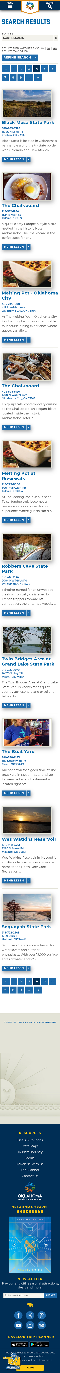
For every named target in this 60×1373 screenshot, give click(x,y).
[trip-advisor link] (42, 1325)
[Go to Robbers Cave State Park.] (27, 547)
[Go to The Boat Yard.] (27, 732)
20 (48, 48)
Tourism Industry (30, 1152)
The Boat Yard (18, 751)
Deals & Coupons (30, 1140)
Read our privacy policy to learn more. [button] (30, 1360)
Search (50, 3)
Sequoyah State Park (26, 926)
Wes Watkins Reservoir (29, 839)
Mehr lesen (14, 159)
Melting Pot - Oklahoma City (30, 296)
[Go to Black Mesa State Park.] (27, 103)
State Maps (30, 1146)
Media (30, 1158)
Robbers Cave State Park (25, 569)
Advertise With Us (30, 1164)
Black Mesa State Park (28, 122)
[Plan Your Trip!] (12, 1361)
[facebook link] (18, 1315)
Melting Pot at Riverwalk (19, 476)
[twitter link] (30, 1315)
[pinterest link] (42, 1315)
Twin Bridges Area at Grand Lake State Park (28, 661)
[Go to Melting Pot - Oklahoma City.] (27, 274)
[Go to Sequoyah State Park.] (27, 908)
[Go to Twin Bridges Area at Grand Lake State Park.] (27, 640)
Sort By (7, 33)
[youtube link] (18, 1325)
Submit (50, 1295)
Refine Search (17, 57)
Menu (10, 3)
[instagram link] (30, 1325)
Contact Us (30, 1176)
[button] (10, 5)
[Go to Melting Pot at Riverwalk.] (27, 454)
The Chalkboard (20, 205)
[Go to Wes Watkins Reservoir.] (27, 820)
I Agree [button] (30, 1367)
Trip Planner (30, 1170)
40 (55, 48)
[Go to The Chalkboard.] (27, 186)
